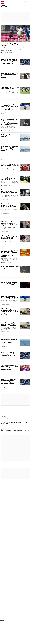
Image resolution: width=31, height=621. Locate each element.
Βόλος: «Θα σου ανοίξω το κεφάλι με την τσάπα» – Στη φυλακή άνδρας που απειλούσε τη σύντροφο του (9, 224)
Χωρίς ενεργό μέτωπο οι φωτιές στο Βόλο (9, 135)
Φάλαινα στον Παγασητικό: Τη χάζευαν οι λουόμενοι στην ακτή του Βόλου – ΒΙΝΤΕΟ (9, 341)
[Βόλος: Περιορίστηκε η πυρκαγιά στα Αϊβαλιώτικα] (25, 270)
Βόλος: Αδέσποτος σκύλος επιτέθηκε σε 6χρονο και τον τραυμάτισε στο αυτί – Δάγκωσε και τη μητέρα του (9, 311)
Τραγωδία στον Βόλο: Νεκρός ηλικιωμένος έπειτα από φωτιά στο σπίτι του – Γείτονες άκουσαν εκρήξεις (9, 367)
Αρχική (2, 3)
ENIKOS (3, 1)
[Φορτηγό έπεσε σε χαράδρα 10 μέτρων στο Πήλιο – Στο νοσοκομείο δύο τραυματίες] (25, 327)
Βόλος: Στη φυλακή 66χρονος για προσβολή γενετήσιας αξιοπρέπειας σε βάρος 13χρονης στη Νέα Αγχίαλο (9, 238)
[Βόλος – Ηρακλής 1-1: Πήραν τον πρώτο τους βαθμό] (15, 34)
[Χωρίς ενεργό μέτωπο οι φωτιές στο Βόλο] (25, 138)
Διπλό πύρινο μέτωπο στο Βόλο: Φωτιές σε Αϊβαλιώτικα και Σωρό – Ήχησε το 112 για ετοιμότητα (9, 148)
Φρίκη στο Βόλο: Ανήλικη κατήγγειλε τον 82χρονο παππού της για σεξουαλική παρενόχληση (8, 206)
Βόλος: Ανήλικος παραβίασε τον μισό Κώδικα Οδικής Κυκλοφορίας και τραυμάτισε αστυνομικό (9, 191)
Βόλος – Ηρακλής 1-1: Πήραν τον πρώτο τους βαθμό (14, 44)
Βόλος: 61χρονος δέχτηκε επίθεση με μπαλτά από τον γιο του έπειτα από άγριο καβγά (9, 354)
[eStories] (27, 1)
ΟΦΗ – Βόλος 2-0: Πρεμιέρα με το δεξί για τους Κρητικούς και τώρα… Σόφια (10, 89)
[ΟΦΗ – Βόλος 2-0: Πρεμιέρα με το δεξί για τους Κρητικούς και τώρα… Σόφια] (25, 91)
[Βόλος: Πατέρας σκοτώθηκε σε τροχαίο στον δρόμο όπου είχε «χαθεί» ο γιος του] (25, 181)
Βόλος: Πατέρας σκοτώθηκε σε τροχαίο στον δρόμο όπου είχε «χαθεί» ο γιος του (9, 178)
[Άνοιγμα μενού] (29, 1)
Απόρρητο (2, 620)
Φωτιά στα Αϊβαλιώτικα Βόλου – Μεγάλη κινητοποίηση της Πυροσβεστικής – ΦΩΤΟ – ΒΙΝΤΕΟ (9, 284)
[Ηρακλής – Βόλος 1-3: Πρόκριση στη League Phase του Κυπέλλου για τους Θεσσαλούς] (25, 168)
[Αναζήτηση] (23, 1)
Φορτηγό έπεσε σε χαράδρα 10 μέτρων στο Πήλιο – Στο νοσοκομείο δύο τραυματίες (9, 324)
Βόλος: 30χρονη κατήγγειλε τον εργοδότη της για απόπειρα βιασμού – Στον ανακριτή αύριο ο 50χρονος (9, 75)
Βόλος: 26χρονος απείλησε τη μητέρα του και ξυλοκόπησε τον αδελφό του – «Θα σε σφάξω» (9, 297)
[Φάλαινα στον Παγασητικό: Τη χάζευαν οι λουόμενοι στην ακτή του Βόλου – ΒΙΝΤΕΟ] (25, 343)
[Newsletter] (25, 1)
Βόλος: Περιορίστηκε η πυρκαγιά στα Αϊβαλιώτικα (10, 267)
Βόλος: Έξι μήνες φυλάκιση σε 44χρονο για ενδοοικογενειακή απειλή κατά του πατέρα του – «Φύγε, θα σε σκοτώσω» (9, 61)
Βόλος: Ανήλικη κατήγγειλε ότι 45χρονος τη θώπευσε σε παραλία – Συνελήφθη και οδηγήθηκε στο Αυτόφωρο (9, 381)
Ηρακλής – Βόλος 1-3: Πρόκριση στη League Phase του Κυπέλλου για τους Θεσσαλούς (10, 166)
